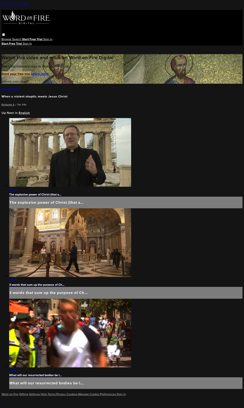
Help (44, 394)
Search (17, 39)
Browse (7, 39)
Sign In (27, 43)
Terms (52, 394)
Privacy (61, 394)
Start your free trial (16, 73)
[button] (3, 34)
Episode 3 (8, 104)
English (24, 113)
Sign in (47, 39)
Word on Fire (10, 394)
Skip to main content (15, 4)
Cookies (72, 394)
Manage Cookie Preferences (97, 394)
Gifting (23, 394)
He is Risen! (11, 89)
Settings (34, 394)
